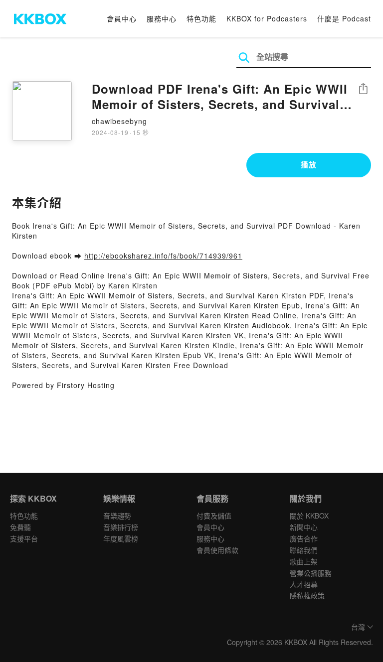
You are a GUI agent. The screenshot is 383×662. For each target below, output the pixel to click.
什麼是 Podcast (344, 18)
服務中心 (162, 18)
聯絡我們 (304, 550)
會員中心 (122, 18)
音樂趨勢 (117, 516)
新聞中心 (304, 527)
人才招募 (304, 584)
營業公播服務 (311, 573)
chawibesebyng (119, 121)
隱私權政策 (307, 595)
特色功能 (201, 18)
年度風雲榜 (120, 538)
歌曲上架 (304, 561)
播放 (309, 164)
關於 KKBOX (309, 516)
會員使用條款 (217, 550)
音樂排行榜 (120, 527)
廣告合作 (304, 538)
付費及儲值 (213, 516)
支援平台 (24, 538)
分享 (363, 89)
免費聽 (20, 527)
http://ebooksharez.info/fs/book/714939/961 (163, 256)
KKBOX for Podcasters (266, 18)
